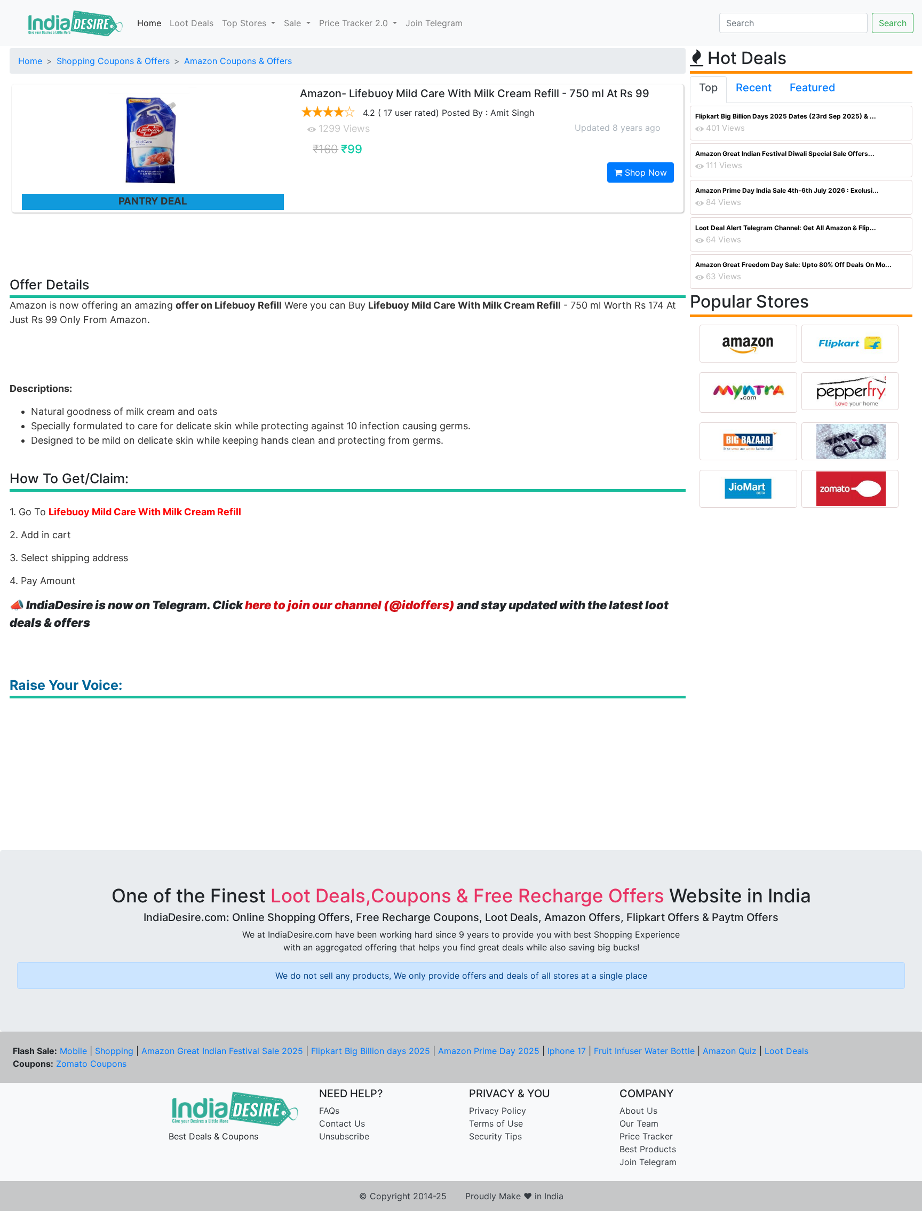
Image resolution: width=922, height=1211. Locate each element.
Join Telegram (434, 23)
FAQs (329, 1110)
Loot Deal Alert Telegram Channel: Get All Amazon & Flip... (785, 228)
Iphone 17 (566, 1050)
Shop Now (644, 172)
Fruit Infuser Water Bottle (644, 1050)
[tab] (708, 89)
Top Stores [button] (245, 23)
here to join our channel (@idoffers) (350, 605)
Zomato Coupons (91, 1063)
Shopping (114, 1050)
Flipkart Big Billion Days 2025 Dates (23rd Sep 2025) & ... (785, 116)
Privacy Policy (497, 1110)
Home (149, 23)
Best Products (647, 1149)
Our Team (638, 1123)
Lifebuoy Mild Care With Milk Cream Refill (145, 511)
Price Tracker (646, 1136)
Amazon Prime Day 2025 (488, 1050)
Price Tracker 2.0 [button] (355, 23)
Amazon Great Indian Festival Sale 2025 (222, 1050)
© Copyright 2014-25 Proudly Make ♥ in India (461, 1196)
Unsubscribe (344, 1136)
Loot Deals (191, 23)
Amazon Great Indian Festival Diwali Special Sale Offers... (785, 154)
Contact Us (342, 1123)
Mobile (73, 1050)
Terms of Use (496, 1123)
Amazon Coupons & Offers (238, 61)
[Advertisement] (348, 244)
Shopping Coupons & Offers (113, 61)
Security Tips (495, 1136)
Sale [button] (294, 23)
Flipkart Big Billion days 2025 (370, 1050)
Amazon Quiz (730, 1050)
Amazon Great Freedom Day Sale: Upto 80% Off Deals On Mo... (793, 265)
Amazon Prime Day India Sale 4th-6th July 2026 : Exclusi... (787, 190)
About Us (638, 1110)
